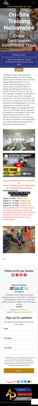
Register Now (22, 198)
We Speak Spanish (19, 55)
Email (6, 328)
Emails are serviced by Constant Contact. (20, 365)
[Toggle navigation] (33, 3)
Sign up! (19, 371)
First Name (8, 338)
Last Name (8, 348)
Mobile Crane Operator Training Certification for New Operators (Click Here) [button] (19, 62)
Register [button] (19, 70)
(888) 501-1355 (21, 310)
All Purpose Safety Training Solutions (16, 402)
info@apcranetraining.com (21, 312)
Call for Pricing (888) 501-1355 (19, 7)
